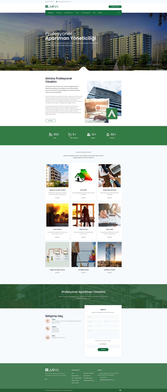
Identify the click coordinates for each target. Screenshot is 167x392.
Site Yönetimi (87, 375)
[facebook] (45, 379)
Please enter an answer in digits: (103, 340)
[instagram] (47, 379)
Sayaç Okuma (75, 375)
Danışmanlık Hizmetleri (109, 190)
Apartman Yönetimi (89, 373)
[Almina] (51, 6)
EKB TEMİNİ (83, 190)
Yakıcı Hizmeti (57, 229)
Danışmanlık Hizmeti (89, 380)
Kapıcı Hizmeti (83, 229)
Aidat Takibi (109, 229)
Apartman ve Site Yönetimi (57, 190)
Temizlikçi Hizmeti (83, 270)
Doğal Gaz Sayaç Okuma (57, 270)
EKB (72, 373)
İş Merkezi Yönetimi (109, 270)
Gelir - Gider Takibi (76, 378)
